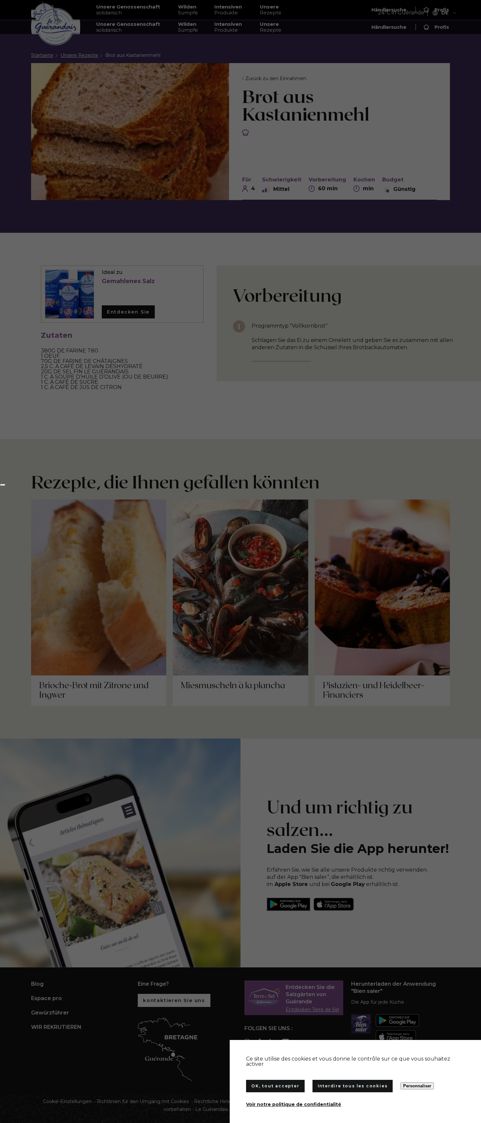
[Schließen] (2, 485)
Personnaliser (417, 1085)
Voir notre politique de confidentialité (293, 1104)
